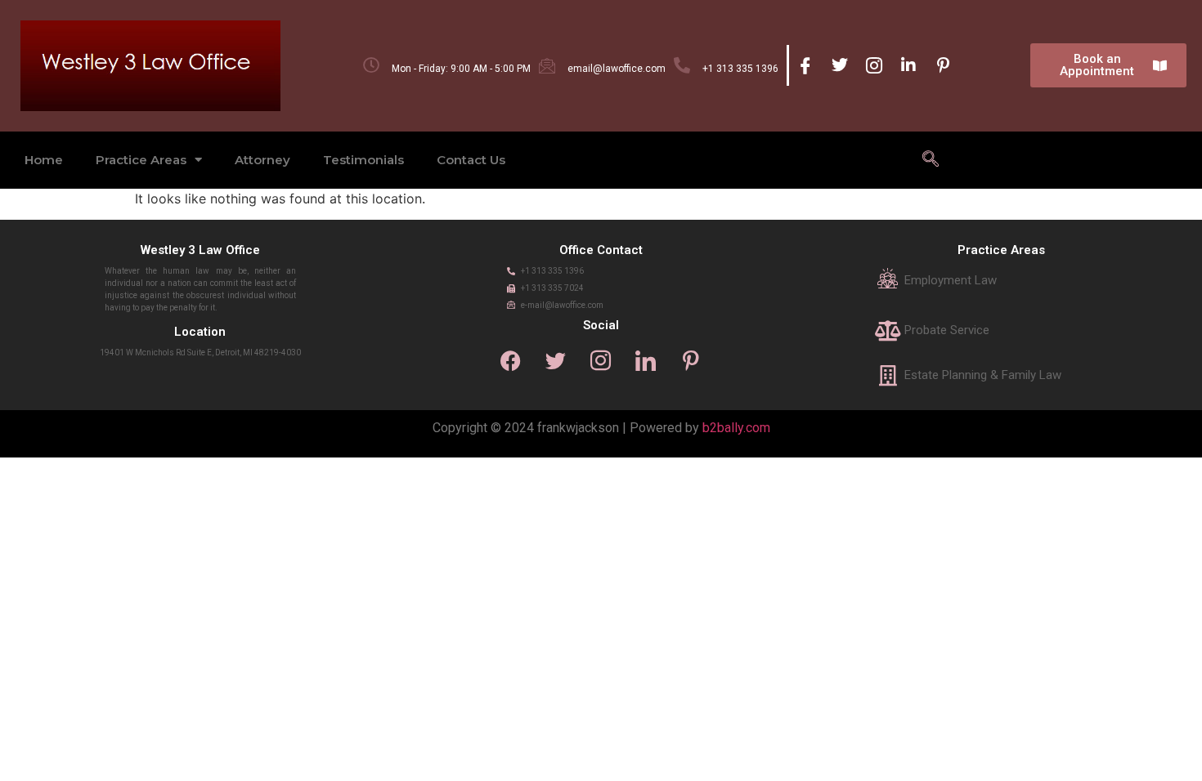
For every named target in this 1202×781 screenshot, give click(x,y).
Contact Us (471, 159)
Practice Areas (141, 159)
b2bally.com (736, 427)
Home (44, 159)
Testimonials (363, 159)
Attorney (262, 159)
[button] (930, 160)
